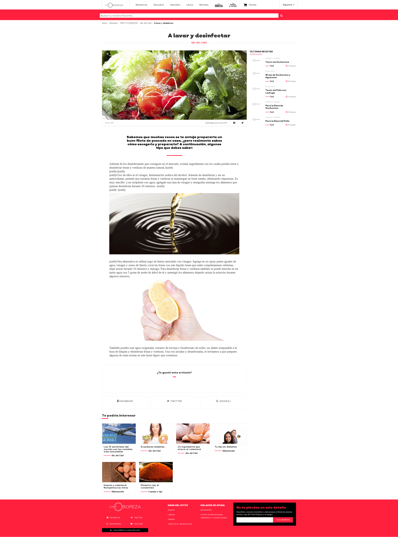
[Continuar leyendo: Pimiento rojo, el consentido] (156, 472)
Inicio (104, 23)
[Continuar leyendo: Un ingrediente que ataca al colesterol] (193, 434)
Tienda (171, 519)
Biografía (206, 510)
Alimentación (228, 451)
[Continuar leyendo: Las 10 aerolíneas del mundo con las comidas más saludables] (119, 434)
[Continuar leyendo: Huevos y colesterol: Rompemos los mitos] (119, 472)
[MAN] (233, 4)
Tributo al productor (180, 524)
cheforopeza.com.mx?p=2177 (216, 123)
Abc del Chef (146, 23)
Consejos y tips (155, 491)
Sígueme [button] (288, 4)
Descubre (113, 23)
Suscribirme (283, 520)
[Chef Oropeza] (114, 4)
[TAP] (219, 4)
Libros (171, 514)
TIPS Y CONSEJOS (129, 23)
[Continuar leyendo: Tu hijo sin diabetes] (230, 434)
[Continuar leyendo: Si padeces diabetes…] (156, 434)
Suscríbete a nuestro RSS (126, 530)
